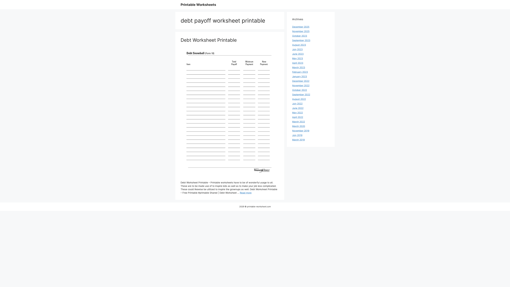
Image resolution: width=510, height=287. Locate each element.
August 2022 (299, 99)
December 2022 (300, 81)
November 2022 (300, 85)
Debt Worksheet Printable (209, 40)
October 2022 (299, 90)
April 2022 (297, 117)
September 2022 (301, 94)
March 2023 (298, 67)
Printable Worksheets (198, 5)
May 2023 (297, 58)
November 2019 (300, 130)
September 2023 (301, 40)
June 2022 (297, 108)
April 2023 (297, 63)
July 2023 (297, 49)
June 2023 (298, 54)
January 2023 (299, 76)
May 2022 (297, 112)
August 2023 (299, 45)
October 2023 (299, 36)
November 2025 (300, 31)
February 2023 (300, 72)
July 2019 (297, 135)
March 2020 (298, 126)
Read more (246, 192)
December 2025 (300, 27)
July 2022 (297, 103)
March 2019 (298, 139)
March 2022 (298, 121)
